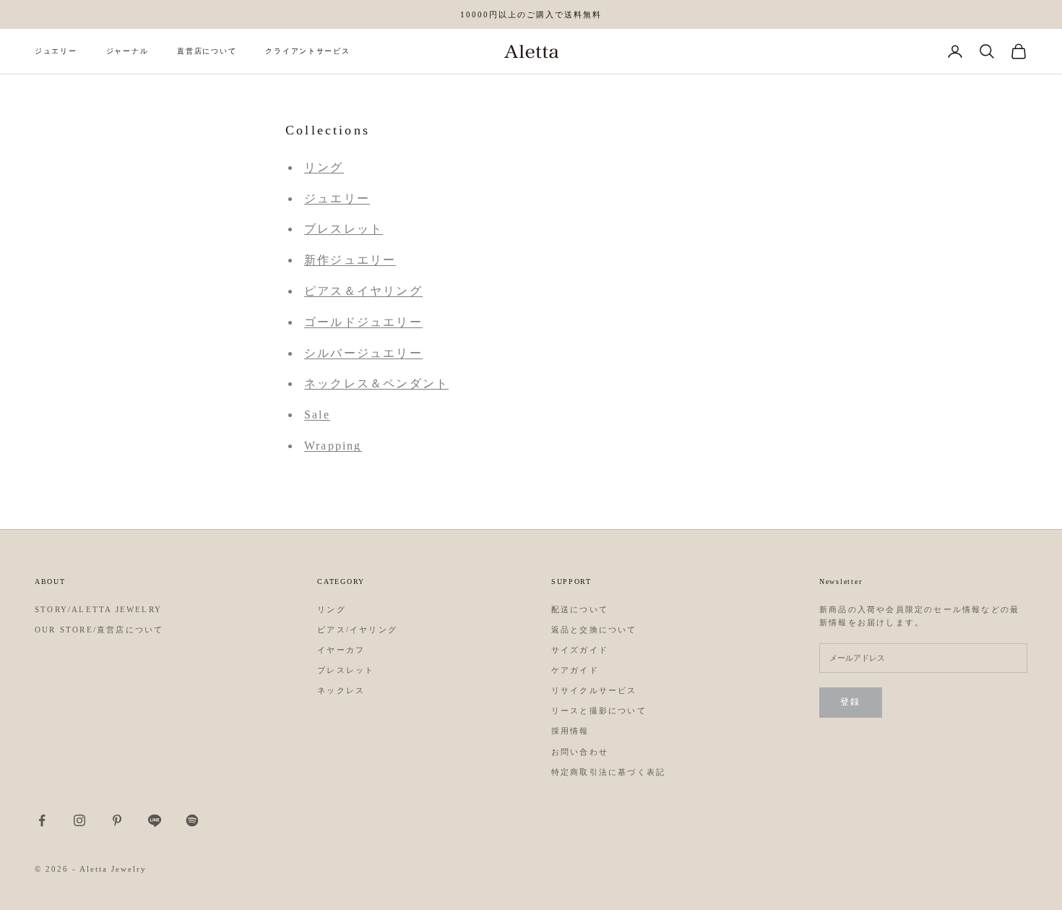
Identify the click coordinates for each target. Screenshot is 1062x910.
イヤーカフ (341, 649)
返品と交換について (594, 629)
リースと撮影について (599, 710)
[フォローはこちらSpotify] (192, 820)
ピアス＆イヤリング (363, 291)
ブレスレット (343, 229)
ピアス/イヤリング (357, 629)
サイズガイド (579, 649)
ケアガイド (575, 670)
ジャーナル (127, 51)
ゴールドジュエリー (363, 322)
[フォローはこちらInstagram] (79, 820)
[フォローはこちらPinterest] (117, 820)
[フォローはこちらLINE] (154, 820)
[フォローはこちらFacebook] (42, 820)
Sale (317, 414)
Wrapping (333, 445)
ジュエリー (56, 51)
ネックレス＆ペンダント (376, 383)
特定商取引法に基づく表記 (608, 772)
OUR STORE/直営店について (99, 629)
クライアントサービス (307, 51)
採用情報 (570, 730)
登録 (850, 702)
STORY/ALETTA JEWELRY (98, 609)
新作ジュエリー (350, 260)
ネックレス (341, 690)
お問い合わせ (579, 751)
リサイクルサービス (594, 690)
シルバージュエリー (363, 353)
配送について (579, 609)
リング (324, 167)
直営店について (206, 51)
